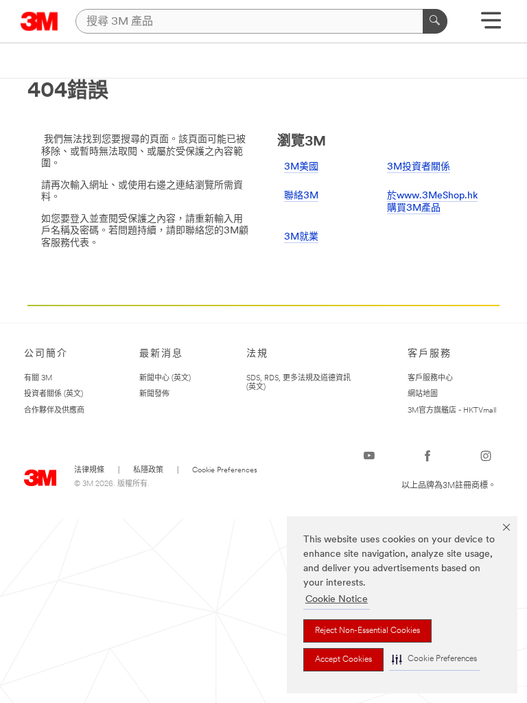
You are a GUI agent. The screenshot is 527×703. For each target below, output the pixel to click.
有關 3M (38, 378)
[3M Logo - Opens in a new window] (39, 21)
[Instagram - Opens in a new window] (486, 456)
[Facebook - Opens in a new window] (427, 456)
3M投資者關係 (418, 167)
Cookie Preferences (224, 470)
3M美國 (301, 167)
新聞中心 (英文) (165, 378)
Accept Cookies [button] (343, 660)
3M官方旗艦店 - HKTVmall (452, 411)
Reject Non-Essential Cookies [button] (367, 631)
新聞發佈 (154, 394)
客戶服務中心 (430, 378)
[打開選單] (491, 25)
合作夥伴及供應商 (54, 411)
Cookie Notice (336, 600)
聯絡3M (301, 196)
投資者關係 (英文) (53, 394)
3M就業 (301, 237)
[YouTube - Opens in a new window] (369, 456)
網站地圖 (423, 394)
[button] (434, 659)
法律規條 (89, 470)
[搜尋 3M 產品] (435, 21)
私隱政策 (148, 470)
